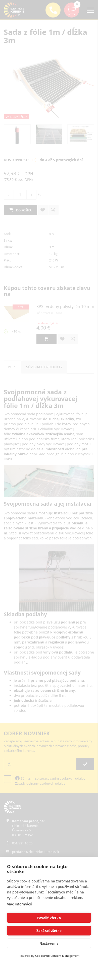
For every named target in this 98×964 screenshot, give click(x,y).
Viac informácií (19, 904)
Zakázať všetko (49, 930)
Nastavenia (49, 943)
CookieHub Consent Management (57, 955)
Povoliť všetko (49, 918)
